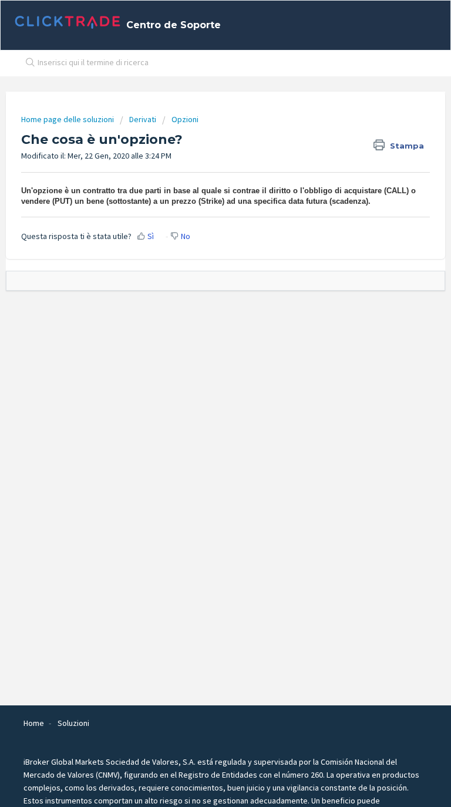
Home (33, 723)
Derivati (142, 119)
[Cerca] (28, 63)
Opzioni (184, 119)
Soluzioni (73, 723)
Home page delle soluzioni (68, 119)
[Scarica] (203, 398)
